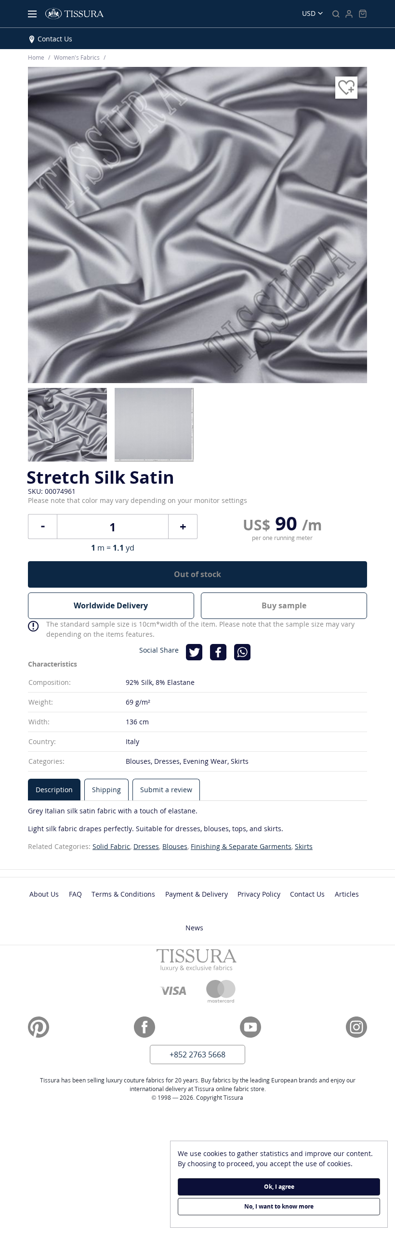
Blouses (174, 846)
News (194, 927)
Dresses (146, 846)
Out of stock (197, 574)
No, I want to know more (279, 1206)
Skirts (304, 846)
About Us (44, 894)
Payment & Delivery (196, 894)
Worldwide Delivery (111, 605)
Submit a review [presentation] (166, 789)
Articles (347, 894)
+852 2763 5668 (197, 1054)
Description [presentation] (54, 789)
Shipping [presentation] (106, 789)
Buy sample (284, 605)
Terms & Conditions (123, 894)
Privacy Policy (258, 894)
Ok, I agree (279, 1187)
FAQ (75, 894)
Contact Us (55, 38)
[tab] (54, 789)
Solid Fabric (111, 846)
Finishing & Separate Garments (241, 846)
